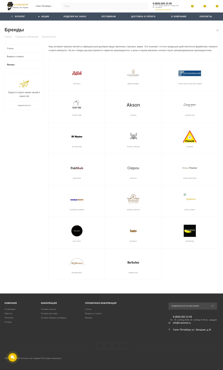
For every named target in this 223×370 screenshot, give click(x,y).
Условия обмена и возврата (53, 318)
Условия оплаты (48, 309)
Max (107, 346)
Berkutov (133, 273)
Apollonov (189, 210)
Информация (49, 303)
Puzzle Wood (133, 147)
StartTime (77, 115)
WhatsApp (123, 346)
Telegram (115, 346)
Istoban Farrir (77, 210)
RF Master (77, 147)
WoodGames (133, 84)
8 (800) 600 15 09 (162, 3)
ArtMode (190, 241)
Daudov (133, 241)
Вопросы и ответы (93, 313)
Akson (133, 115)
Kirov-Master (189, 178)
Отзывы (8, 322)
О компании (10, 309)
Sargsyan (189, 115)
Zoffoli (77, 84)
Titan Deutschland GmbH (190, 84)
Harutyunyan (133, 210)
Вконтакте (100, 346)
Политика (9, 318)
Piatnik (189, 147)
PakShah (77, 178)
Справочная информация (101, 303)
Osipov (133, 178)
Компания (11, 303)
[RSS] (217, 30)
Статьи (88, 309)
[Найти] (144, 6)
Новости (8, 313)
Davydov (77, 241)
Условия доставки (49, 313)
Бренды (88, 318)
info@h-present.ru (182, 322)
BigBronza (77, 273)
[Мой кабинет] (180, 7)
